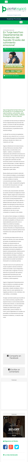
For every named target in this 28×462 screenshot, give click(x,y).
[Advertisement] (14, 92)
